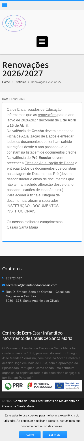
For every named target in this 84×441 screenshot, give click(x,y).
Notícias (20, 82)
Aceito (30, 435)
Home (6, 82)
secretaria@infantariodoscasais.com (31, 285)
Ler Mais (54, 435)
